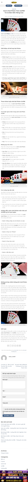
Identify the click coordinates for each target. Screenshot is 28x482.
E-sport (3, 461)
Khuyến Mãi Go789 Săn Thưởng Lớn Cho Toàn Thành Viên (21, 366)
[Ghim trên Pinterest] (17, 346)
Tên (4, 390)
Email (4, 397)
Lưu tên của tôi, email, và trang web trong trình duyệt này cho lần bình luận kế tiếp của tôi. (14, 411)
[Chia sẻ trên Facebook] (10, 346)
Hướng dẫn (4, 468)
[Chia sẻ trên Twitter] (13, 346)
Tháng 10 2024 (5, 453)
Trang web (5, 403)
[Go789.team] (14, 2)
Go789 (11, 33)
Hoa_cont (21, 16)
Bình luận (5, 379)
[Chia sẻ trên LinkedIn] (20, 346)
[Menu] (2, 2)
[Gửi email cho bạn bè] (15, 346)
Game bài (14, 9)
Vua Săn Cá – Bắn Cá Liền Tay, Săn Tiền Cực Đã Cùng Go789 (7, 366)
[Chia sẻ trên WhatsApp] (8, 346)
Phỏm (8, 33)
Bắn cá (2, 459)
